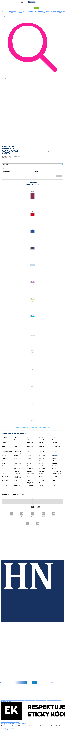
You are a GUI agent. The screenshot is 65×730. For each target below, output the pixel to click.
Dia (53, 11)
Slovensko (16, 11)
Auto (39, 11)
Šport (41, 11)
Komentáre (26, 11)
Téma (58, 11)
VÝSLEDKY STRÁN (52, 152)
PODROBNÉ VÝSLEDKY (40, 152)
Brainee (55, 11)
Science (32, 11)
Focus (37, 11)
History (29, 11)
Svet (23, 11)
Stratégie (47, 11)
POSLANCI (60, 152)
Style (35, 11)
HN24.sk (9, 11)
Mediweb (50, 11)
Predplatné (4, 16)
